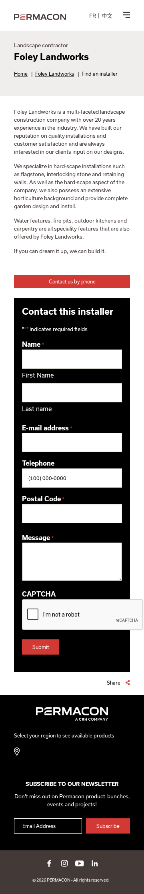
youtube (79, 863)
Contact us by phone (72, 281)
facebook (49, 863)
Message (38, 537)
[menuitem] (92, 15)
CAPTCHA (39, 594)
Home (21, 73)
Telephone (38, 463)
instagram (64, 863)
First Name (38, 375)
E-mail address (47, 428)
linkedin (95, 863)
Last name (37, 408)
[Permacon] (40, 17)
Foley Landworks (54, 73)
